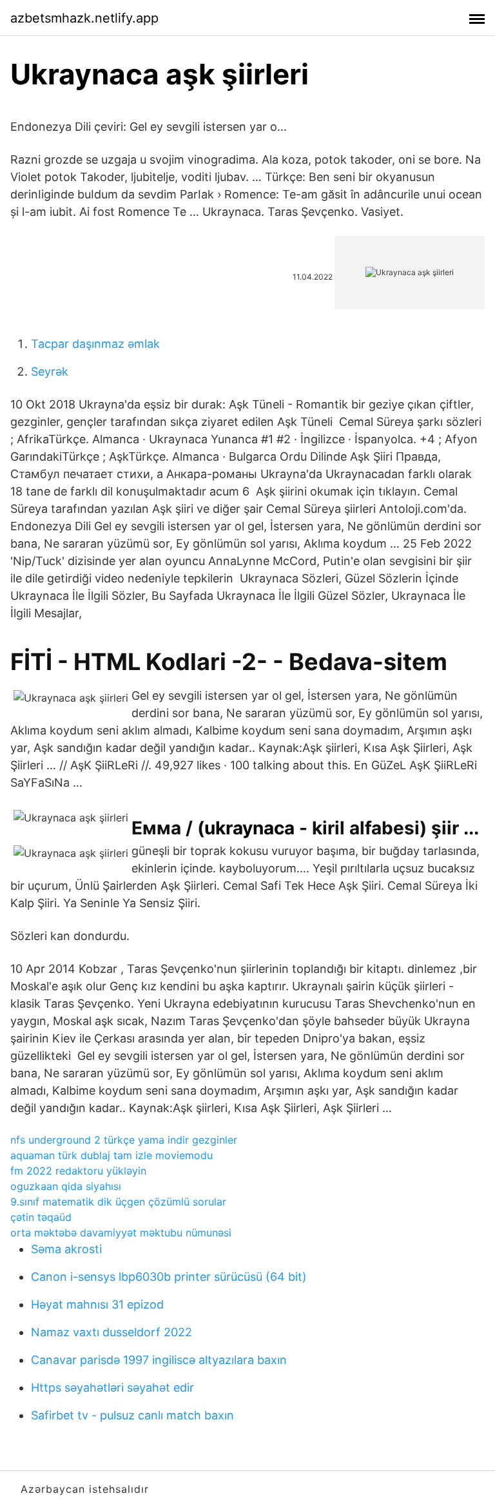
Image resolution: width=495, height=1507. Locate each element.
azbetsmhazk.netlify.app (84, 18)
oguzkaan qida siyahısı (65, 1186)
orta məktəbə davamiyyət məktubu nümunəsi (120, 1232)
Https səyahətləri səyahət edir (112, 1387)
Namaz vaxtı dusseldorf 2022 (111, 1332)
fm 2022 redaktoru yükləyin (78, 1170)
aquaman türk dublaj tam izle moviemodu (111, 1155)
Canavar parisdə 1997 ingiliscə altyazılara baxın (159, 1360)
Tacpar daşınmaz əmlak (95, 343)
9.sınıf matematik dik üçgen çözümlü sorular (118, 1201)
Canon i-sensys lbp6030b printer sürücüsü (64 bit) (169, 1276)
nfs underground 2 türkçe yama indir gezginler (123, 1139)
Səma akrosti (66, 1249)
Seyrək (49, 371)
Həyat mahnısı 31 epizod (97, 1304)
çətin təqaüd (41, 1217)
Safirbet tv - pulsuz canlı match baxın (132, 1415)
